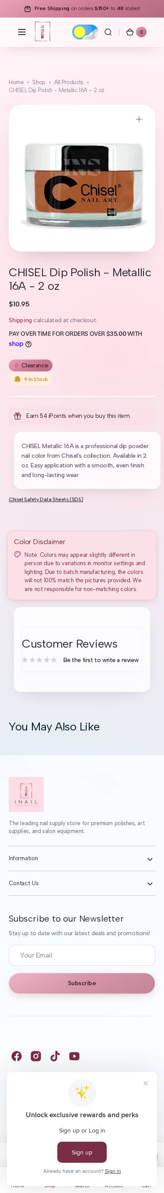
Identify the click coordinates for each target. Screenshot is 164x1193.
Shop (38, 82)
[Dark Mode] (85, 32)
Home (16, 82)
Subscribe (82, 983)
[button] (21, 32)
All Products (69, 82)
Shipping (20, 320)
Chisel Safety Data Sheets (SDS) (46, 499)
